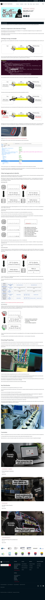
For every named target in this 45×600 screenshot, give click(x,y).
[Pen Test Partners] (6, 4)
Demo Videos (39, 565)
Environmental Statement (4, 584)
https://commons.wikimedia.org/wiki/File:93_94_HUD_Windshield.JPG (16, 138)
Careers (30, 569)
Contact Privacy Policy (22, 584)
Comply (23, 569)
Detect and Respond (24, 565)
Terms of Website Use (10, 584)
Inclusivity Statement (16, 584)
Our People (30, 567)
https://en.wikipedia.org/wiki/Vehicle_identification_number (14, 302)
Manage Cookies (3, 587)
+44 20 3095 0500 (17, 570)
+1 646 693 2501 (16, 581)
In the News (31, 565)
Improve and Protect (24, 567)
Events (38, 567)
